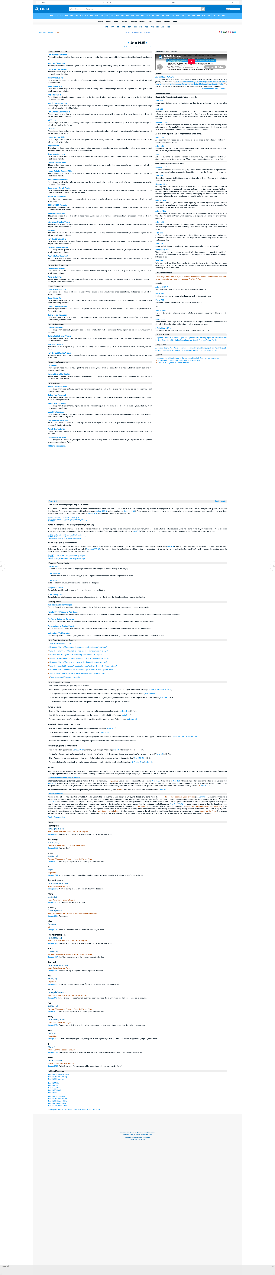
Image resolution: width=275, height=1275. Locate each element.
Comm (143, 47)
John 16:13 (136, 531)
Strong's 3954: (53, 1025)
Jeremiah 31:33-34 (93, 549)
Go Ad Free (5, 1266)
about (213, 84)
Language (206, 338)
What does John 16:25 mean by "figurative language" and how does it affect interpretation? (83, 666)
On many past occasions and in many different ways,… (67, 559)
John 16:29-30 (160, 200)
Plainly (217, 338)
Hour (196, 338)
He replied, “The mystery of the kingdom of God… (66, 519)
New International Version (57, 55)
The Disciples (54, 573)
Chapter (224, 501)
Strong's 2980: (53, 834)
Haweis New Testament (57, 403)
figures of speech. (211, 82)
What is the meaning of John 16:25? (62, 643)
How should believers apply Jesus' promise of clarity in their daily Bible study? (79, 658)
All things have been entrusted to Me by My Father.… (66, 555)
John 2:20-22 (206, 786)
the (217, 84)
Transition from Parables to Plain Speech (63, 612)
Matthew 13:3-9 (101, 511)
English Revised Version (57, 197)
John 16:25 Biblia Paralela (57, 1099)
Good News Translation (56, 214)
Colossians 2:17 (191, 737)
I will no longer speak (174, 84)
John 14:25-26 (160, 211)
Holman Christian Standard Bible (60, 171)
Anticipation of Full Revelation (59, 633)
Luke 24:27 (159, 138)
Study (137, 47)
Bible (40, 32)
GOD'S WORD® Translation (58, 205)
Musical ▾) (174, 51)
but (195, 84)
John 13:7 (159, 244)
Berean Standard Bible (56, 78)
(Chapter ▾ (56, 51)
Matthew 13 (52, 802)
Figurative (183, 338)
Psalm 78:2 (159, 300)
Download (223, 89)
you (204, 84)
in (203, 82)
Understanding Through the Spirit (60, 605)
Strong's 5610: (53, 902)
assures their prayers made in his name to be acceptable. (179, 360)
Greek (149, 47)
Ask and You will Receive (164, 77)
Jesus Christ (54, 566)
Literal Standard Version (57, 290)
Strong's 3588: (53, 1052)
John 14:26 (159, 146)
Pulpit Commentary (56, 794)
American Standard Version (58, 180)
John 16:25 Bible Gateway (57, 1077)
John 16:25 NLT (53, 1085)
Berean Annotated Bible (56, 154)
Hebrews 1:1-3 (161, 184)
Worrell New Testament (56, 429)
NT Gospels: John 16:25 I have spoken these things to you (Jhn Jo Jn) (74, 1110)
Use (204, 340)
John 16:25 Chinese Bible (57, 1101)
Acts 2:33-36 (160, 319)
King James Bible (54, 95)
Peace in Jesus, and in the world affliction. (173, 363)
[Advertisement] (137, 484)
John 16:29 (156, 781)
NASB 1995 (52, 120)
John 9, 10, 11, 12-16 (178, 804)
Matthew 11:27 (161, 167)
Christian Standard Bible (57, 163)
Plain (212, 338)
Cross (131, 47)
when (163, 84)
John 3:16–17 (139, 758)
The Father (53, 580)
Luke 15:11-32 (129, 511)
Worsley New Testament (57, 437)
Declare (176, 338)
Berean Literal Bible (55, 86)
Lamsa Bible (52, 366)
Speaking (188, 340)
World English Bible (55, 277)
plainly (208, 84)
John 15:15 (159, 222)
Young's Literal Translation (57, 306)
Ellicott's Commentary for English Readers (64, 778)
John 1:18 (159, 176)
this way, (190, 84)
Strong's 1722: (53, 875)
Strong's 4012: (53, 1039)
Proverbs (223, 338)
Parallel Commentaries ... (57, 817)
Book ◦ (217, 501)
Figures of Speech (56, 588)
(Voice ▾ (168, 51)
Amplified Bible (53, 146)
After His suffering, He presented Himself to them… (65, 538)
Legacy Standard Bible (56, 137)
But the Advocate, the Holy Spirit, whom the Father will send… (69, 537)
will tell (199, 84)
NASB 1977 (52, 129)
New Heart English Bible (57, 239)
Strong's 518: (53, 998)
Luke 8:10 (152, 690)
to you (199, 82)
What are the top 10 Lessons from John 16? (66, 677)
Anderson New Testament (57, 387)
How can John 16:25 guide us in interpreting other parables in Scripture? (76, 655)
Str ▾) (65, 51)
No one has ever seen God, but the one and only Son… (66, 557)
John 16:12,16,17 (161, 287)
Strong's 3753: (53, 930)
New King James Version (57, 103)
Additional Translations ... (57, 446)
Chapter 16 (50, 32)
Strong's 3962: (53, 1066)
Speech (195, 340)
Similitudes (175, 340)
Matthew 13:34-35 (162, 122)
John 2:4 (123, 711)
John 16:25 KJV (54, 1093)
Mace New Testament (56, 412)
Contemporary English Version (59, 188)
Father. (221, 84)
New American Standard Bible (59, 112)
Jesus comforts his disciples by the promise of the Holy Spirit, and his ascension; (188, 358)
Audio (126, 47)
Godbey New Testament (57, 395)
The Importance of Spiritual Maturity (61, 626)
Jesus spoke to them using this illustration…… (64, 517)
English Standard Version (57, 69)
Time (200, 340)
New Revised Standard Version (59, 353)
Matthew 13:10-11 (162, 250)
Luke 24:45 (111, 728)
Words (214, 340)
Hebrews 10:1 (178, 737)
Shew (164, 340)
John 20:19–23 (78, 750)
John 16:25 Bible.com (56, 1079)
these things (191, 82)
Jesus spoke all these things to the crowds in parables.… (68, 521)
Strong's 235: (53, 984)
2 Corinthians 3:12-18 (163, 328)
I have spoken (180, 82)
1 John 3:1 (148, 762)
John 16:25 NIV (53, 1083)
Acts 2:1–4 (126, 715)
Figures (191, 338)
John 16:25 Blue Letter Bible (58, 1074)
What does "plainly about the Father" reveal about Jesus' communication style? (78, 651)
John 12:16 (159, 233)
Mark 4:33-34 (160, 261)
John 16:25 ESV (54, 1088)
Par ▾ (62, 51)
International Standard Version (59, 222)
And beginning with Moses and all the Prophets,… (65, 535)
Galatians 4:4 (132, 719)
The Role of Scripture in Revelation (61, 619)
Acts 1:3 (158, 154)
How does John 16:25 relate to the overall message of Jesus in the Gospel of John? (81, 670)
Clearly (166, 338)
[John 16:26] (272, 571)
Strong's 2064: (53, 916)
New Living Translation (56, 63)
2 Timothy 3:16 (137, 762)
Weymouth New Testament (58, 256)
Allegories (159, 338)
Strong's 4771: (53, 862)
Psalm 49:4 (159, 294)
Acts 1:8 (160, 754)
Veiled (208, 340)
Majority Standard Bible (56, 268)
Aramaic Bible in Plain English (59, 374)
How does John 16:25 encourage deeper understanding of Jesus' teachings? (78, 647)
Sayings (158, 340)
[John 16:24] (2, 571)
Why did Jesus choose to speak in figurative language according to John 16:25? (79, 673)
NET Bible (51, 230)
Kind (200, 338)
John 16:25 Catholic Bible (57, 1106)
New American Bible (55, 344)
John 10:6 (159, 101)
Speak (182, 340)
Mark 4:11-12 (160, 109)
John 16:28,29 (160, 311)
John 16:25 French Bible (57, 1103)
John (44, 32)
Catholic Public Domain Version (59, 336)
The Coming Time (56, 595)
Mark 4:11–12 (149, 694)
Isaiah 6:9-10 (92, 514)
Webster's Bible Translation (58, 247)
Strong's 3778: (53, 848)
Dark (171, 338)
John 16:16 (52, 783)
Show (169, 340)
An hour (222, 82)
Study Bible (53, 501)
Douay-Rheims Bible (55, 328)
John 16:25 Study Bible (56, 1096)
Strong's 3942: (53, 889)
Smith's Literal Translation (57, 315)
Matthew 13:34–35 (164, 690)
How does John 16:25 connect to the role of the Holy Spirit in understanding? (78, 662)
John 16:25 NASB (54, 1090)
